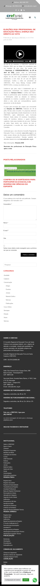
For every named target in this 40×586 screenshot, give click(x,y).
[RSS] (24, 10)
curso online (7, 307)
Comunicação (8, 282)
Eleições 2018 (19, 143)
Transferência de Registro (10, 487)
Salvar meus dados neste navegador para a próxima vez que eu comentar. (20, 249)
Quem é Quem (7, 446)
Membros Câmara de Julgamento (12, 554)
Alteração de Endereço (9, 505)
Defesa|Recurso (8, 545)
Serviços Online (16, 92)
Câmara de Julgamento (10, 552)
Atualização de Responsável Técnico (13, 531)
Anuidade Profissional (9, 489)
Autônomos (6, 499)
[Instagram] (21, 10)
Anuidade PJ (7, 527)
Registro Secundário (9, 483)
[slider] (18, 61)
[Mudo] (30, 61)
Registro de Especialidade (10, 485)
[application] (20, 54)
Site (4, 238)
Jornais (8, 293)
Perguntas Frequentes (9, 450)
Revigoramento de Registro (11, 529)
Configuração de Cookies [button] (12, 580)
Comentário (7, 204)
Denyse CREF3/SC (20, 37)
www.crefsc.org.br (27, 133)
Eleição (6, 314)
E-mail (6, 230)
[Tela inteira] (34, 61)
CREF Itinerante (7, 459)
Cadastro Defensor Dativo (10, 557)
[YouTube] (19, 10)
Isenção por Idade (8, 503)
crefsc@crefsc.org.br (30, 6)
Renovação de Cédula (9, 493)
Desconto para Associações (11, 525)
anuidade (6, 275)
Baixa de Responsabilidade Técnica (13, 509)
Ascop (5, 471)
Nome (5, 223)
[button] (20, 54)
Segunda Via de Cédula (10, 497)
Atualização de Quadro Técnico (12, 533)
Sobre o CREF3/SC (8, 444)
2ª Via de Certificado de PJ (10, 523)
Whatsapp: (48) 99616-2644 (14, 6)
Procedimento (7, 543)
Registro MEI (7, 517)
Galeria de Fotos (8, 469)
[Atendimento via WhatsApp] (35, 580)
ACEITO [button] (26, 579)
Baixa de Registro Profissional (11, 491)
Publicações (9, 303)
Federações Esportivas (9, 475)
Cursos (5, 456)
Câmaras (6, 448)
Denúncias (6, 539)
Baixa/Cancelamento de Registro (12, 521)
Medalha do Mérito (8, 452)
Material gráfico (10, 296)
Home (5, 317)
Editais (5, 562)
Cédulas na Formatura (9, 507)
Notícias (8, 300)
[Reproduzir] (6, 61)
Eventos (8, 289)
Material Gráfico (7, 467)
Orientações (6, 541)
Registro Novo (7, 480)
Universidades (7, 473)
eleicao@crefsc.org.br (26, 139)
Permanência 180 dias (9, 501)
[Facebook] (16, 10)
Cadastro (6, 279)
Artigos (8, 286)
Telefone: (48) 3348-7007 (21, 2)
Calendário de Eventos (9, 454)
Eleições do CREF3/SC (14, 109)
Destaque (6, 310)
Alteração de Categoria (9, 495)
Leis (4, 564)
